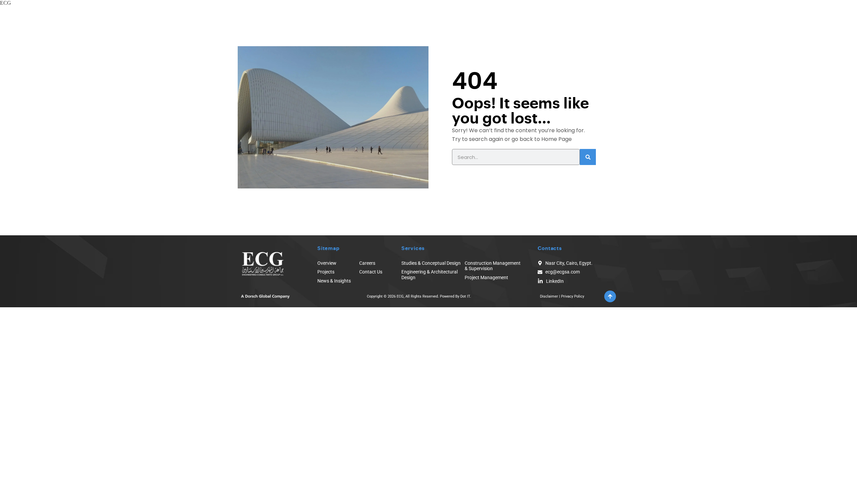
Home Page (556, 139)
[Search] (588, 157)
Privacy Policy (572, 296)
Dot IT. (465, 296)
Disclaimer (549, 296)
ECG (5, 3)
